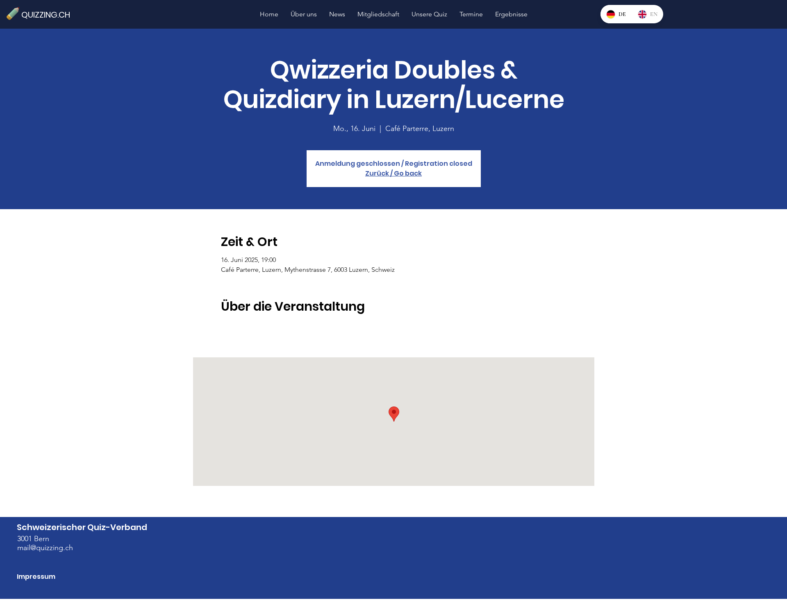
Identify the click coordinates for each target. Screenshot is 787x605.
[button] (429, 14)
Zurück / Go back (393, 173)
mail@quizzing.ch (45, 547)
